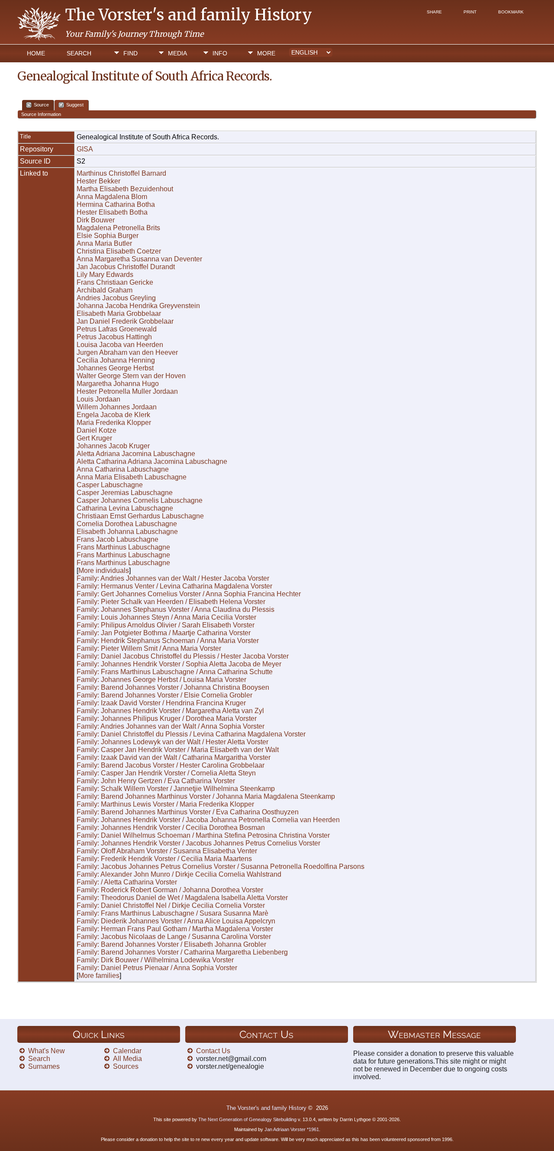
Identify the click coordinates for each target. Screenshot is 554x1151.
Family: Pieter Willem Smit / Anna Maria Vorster (149, 648)
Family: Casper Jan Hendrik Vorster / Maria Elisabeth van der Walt (178, 749)
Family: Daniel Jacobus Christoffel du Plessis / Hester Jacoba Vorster (183, 656)
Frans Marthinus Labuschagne (123, 547)
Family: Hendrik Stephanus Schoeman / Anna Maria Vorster (168, 640)
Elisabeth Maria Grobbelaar (119, 313)
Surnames (44, 1066)
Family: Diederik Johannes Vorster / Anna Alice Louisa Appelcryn (176, 921)
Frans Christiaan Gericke (115, 282)
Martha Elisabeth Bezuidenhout (125, 189)
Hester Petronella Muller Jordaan (127, 391)
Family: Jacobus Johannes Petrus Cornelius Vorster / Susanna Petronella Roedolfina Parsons (220, 866)
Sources (125, 1066)
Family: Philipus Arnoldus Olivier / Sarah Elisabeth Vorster (165, 625)
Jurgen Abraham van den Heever (127, 352)
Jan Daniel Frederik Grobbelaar (125, 321)
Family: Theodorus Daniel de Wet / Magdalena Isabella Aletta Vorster (182, 897)
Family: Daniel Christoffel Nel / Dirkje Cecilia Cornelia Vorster (171, 905)
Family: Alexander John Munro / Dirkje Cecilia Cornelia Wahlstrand (179, 874)
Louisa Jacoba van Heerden (120, 344)
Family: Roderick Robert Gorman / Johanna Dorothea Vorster (170, 890)
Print (470, 12)
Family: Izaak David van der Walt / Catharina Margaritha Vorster (174, 757)
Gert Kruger (94, 438)
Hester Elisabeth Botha (112, 212)
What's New (46, 1051)
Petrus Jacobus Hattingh (114, 337)
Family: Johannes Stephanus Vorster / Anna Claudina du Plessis (175, 609)
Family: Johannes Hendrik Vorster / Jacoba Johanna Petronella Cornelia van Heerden (208, 819)
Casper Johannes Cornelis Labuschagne (140, 500)
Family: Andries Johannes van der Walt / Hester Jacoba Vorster (173, 578)
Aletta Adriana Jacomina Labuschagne (136, 453)
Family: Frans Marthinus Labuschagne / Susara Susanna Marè (172, 913)
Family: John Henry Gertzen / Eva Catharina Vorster (156, 780)
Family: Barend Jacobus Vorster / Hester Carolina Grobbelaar (170, 765)
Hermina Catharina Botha (116, 204)
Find (130, 53)
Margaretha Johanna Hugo (118, 383)
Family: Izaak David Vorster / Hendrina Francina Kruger (161, 703)
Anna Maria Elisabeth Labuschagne (132, 477)
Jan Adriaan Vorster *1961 (291, 1129)
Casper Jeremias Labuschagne (125, 492)
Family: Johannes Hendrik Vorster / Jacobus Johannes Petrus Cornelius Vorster (198, 843)
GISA (85, 149)
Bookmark (511, 12)
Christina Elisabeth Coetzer (119, 251)
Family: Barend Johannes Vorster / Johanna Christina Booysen (173, 687)
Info (220, 53)
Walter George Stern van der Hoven (131, 375)
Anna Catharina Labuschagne (123, 469)
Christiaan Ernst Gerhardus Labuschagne (140, 516)
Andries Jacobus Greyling (116, 298)
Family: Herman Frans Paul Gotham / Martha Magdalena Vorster (175, 928)
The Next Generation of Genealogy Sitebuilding (247, 1119)
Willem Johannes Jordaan (117, 407)
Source (41, 104)
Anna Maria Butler (104, 243)
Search (79, 53)
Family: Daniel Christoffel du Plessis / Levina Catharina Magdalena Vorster (191, 734)
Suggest (75, 104)
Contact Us (213, 1051)
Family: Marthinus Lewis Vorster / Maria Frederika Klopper (165, 804)
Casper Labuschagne (110, 485)
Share (434, 12)
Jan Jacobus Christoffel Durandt (126, 266)
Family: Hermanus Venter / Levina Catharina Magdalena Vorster (174, 586)
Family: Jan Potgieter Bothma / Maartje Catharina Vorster (164, 633)
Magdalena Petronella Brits (118, 227)
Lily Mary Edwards (105, 274)
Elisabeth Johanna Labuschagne (127, 531)
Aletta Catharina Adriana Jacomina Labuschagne (152, 461)
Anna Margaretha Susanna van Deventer (139, 259)
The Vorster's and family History (188, 15)
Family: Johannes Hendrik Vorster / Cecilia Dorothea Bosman (171, 827)
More (266, 53)
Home (36, 53)
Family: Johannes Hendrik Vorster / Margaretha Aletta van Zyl (170, 710)
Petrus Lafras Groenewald (117, 329)
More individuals (103, 570)
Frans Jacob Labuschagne (117, 539)
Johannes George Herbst (115, 368)
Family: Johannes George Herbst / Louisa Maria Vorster (161, 679)
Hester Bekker (98, 181)
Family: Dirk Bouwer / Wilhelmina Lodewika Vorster (155, 960)
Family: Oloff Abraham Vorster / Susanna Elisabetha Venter (167, 851)
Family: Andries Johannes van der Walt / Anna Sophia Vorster (170, 726)
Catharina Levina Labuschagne (125, 508)
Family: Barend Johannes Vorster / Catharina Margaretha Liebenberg (182, 952)
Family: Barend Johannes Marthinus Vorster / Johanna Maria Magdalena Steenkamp (206, 796)
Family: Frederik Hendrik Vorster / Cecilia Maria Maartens (164, 858)
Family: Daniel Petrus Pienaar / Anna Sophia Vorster (157, 967)
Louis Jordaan (98, 399)
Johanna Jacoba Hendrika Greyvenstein (138, 305)
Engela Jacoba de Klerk (113, 414)
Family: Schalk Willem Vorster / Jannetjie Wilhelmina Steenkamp (176, 788)
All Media (127, 1058)
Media (177, 53)
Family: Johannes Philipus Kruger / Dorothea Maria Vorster (167, 718)
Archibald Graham (104, 290)
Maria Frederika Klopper (114, 422)
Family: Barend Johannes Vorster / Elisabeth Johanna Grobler (171, 944)
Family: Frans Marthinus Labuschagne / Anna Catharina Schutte (175, 671)
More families (98, 975)
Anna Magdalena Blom (112, 196)
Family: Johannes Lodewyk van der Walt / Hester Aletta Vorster (172, 742)
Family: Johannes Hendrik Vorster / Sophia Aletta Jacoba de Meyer (179, 664)
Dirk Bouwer (96, 220)
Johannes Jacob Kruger (113, 446)
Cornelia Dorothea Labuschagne (127, 523)
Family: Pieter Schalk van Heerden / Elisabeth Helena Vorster (171, 601)
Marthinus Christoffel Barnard (121, 173)
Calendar (127, 1051)
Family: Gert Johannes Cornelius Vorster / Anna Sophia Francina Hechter (189, 594)
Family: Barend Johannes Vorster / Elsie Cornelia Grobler (164, 695)
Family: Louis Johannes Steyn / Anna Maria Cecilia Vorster (166, 617)
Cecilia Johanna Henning (116, 360)
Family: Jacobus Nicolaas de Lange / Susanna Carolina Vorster (174, 936)
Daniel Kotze (96, 430)
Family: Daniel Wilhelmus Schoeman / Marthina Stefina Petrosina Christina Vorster (203, 835)
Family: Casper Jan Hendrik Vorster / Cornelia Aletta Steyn (166, 773)
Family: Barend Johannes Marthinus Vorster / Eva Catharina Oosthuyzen (188, 812)
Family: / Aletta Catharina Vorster (127, 882)
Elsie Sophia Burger (107, 235)
